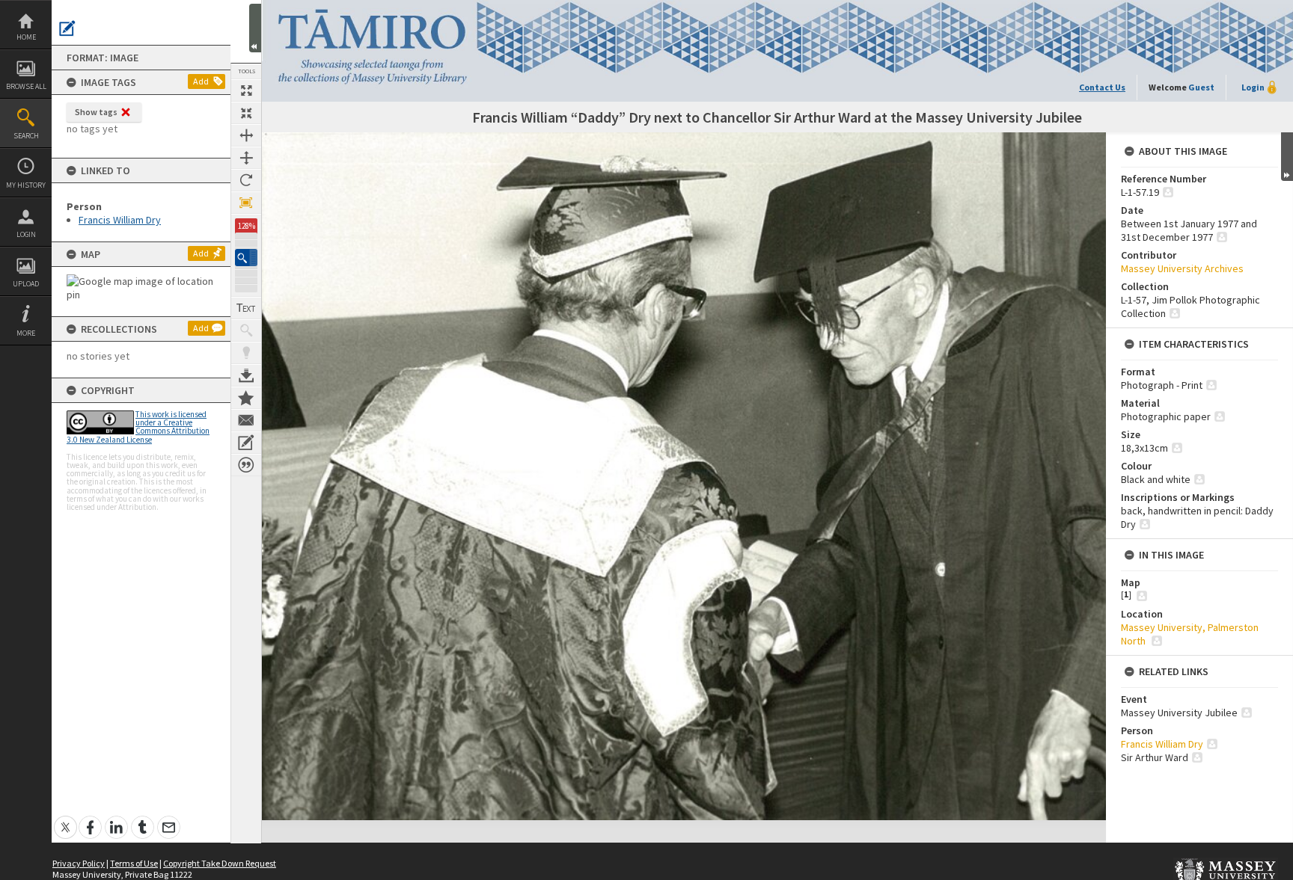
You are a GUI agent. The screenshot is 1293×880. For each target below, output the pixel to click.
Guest (1201, 87)
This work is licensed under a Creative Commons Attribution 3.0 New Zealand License (138, 427)
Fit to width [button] (246, 135)
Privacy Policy (78, 863)
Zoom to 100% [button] (246, 202)
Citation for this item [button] (246, 465)
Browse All (26, 86)
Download (246, 375)
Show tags (96, 111)
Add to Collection (246, 398)
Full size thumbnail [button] (246, 90)
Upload (26, 284)
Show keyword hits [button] (246, 330)
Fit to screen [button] (246, 113)
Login (26, 234)
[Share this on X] (65, 819)
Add (201, 81)
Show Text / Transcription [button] (246, 308)
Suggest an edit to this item (67, 28)
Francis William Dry (120, 220)
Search (26, 136)
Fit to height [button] (246, 158)
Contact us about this (246, 420)
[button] (246, 257)
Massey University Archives (1182, 268)
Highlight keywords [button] (246, 353)
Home (26, 37)
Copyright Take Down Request (219, 863)
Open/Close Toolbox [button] (255, 28)
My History (26, 185)
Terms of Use (134, 863)
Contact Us (1102, 87)
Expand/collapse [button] (1287, 156)
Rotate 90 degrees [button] (246, 180)
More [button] (25, 333)
